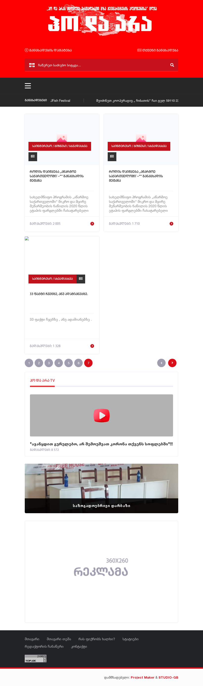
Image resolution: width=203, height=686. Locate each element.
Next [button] (166, 482)
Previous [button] (37, 482)
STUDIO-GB (168, 677)
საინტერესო (42, 146)
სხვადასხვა (78, 146)
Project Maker (142, 677)
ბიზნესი (60, 146)
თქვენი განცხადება (160, 50)
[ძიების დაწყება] (172, 65)
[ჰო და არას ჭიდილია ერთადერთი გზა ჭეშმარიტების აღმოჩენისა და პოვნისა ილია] (101, 35)
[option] (101, 488)
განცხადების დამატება (50, 50)
